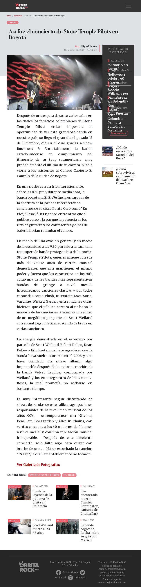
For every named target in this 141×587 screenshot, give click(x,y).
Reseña (12, 23)
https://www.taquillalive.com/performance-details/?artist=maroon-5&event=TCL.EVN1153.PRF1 (118, 65)
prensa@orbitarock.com (112, 575)
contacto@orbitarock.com (112, 569)
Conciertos (18, 16)
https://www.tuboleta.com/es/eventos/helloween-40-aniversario (118, 79)
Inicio (9, 16)
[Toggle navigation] (128, 5)
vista (31, 500)
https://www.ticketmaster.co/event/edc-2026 (118, 119)
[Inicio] (23, 6)
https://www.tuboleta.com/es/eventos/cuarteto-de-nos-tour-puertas (118, 106)
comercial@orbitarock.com (112, 582)
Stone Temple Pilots (44, 475)
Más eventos (118, 133)
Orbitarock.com (70, 572)
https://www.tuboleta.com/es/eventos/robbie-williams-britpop (118, 92)
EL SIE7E (69, 475)
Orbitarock (60, 577)
